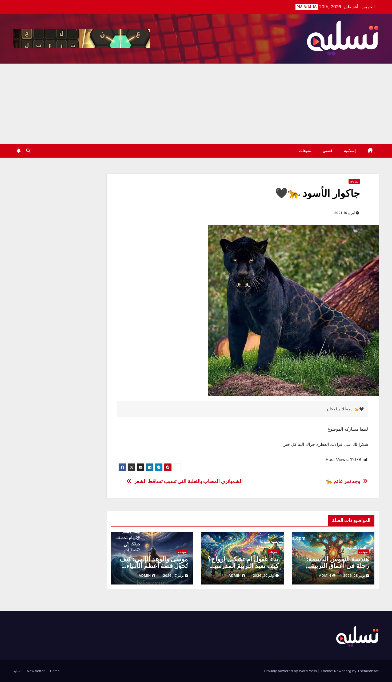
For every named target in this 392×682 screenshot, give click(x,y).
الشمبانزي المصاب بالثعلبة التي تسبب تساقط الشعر (188, 481)
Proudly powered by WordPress (291, 671)
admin (325, 576)
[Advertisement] (196, 103)
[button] (28, 150)
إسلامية (350, 150)
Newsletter (36, 671)
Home (55, 671)
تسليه (17, 671)
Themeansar (368, 671)
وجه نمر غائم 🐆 (343, 481)
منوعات (305, 150)
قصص (327, 150)
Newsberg (342, 671)
